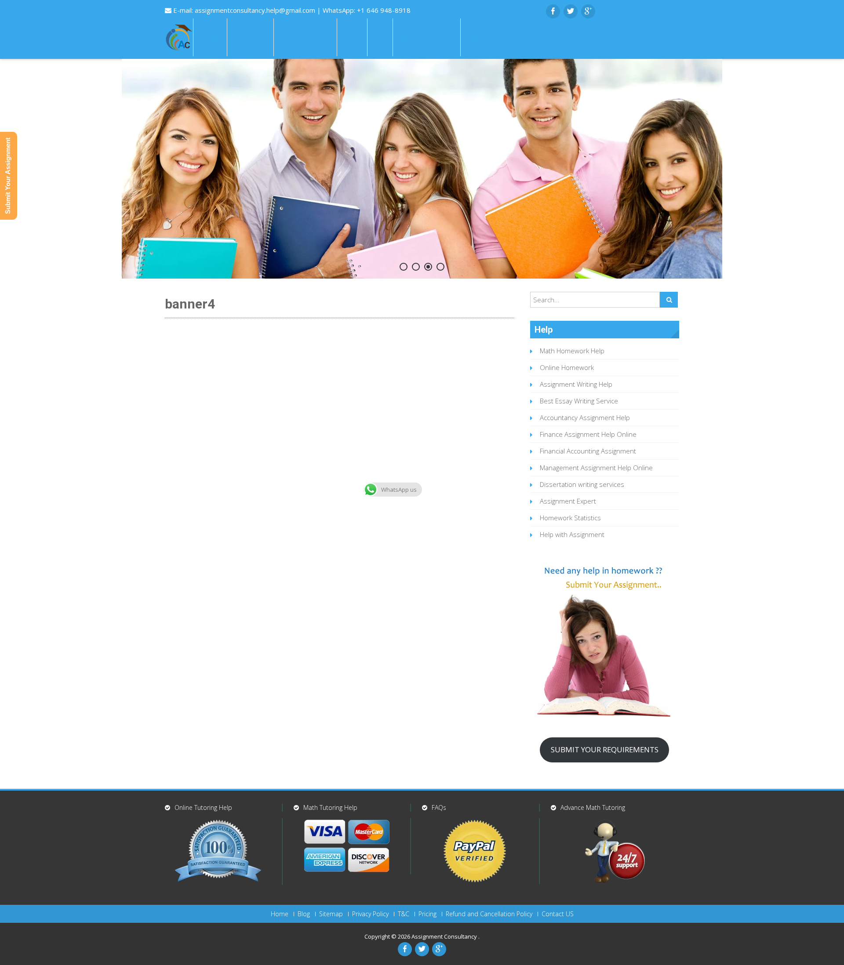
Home (210, 37)
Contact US (558, 914)
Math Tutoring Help (330, 807)
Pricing (427, 914)
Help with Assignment (572, 534)
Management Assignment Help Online (596, 467)
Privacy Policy (370, 914)
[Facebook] (553, 11)
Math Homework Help (572, 350)
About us (250, 37)
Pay (380, 37)
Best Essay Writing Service (579, 400)
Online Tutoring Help (203, 807)
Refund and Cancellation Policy (489, 914)
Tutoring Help (426, 37)
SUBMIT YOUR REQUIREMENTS (604, 749)
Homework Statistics (570, 517)
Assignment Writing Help (576, 384)
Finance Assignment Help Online (588, 434)
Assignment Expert (568, 501)
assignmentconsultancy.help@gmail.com (256, 10)
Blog (304, 914)
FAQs (352, 37)
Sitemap (331, 914)
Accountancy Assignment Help (585, 417)
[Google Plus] (588, 11)
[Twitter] (571, 11)
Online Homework (567, 367)
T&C (403, 914)
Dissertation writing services (582, 484)
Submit (480, 37)
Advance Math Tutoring (592, 807)
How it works (305, 37)
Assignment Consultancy (444, 936)
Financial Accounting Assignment (588, 450)
